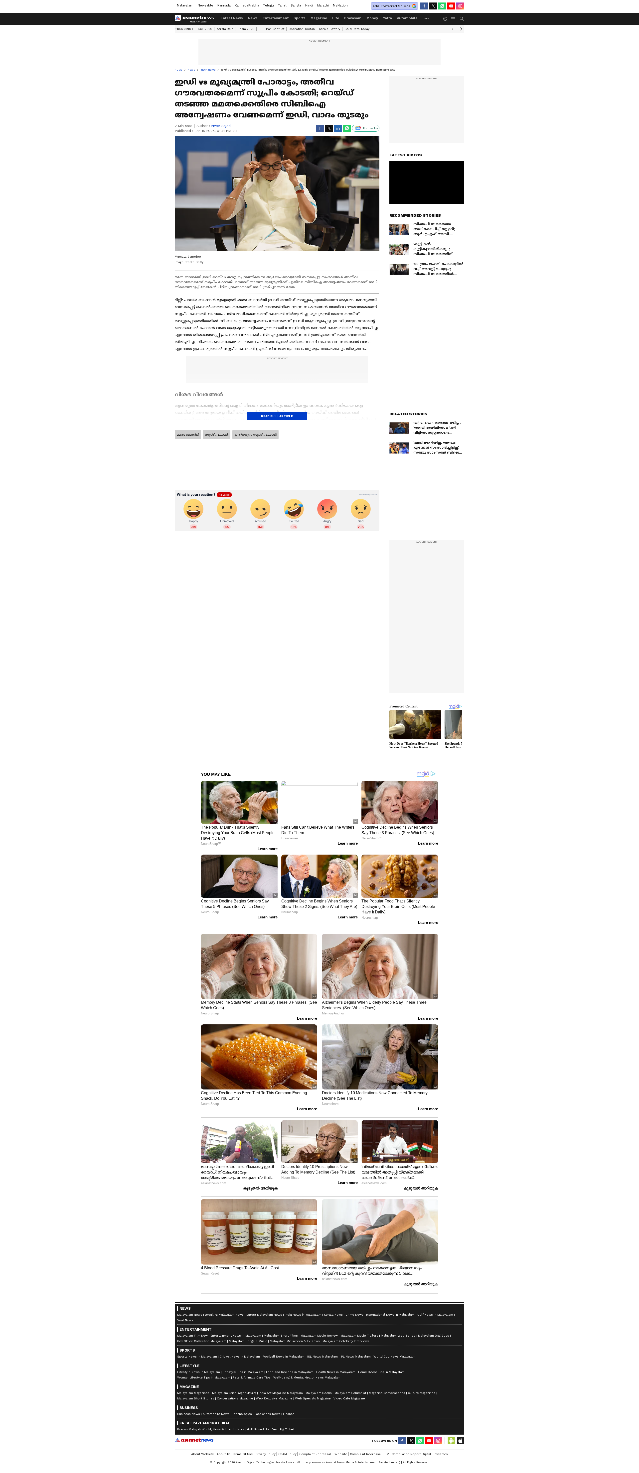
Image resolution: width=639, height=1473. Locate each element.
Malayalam (185, 5)
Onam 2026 (245, 29)
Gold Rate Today (356, 29)
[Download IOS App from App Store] (460, 1440)
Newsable (205, 5)
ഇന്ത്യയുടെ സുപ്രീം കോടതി (255, 434)
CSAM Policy (287, 1454)
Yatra (387, 18)
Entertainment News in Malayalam (235, 1335)
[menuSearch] (462, 19)
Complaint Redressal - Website (323, 1454)
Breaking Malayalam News (224, 1314)
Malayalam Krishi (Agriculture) (234, 1393)
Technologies (242, 1414)
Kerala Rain (224, 29)
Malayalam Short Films (281, 1335)
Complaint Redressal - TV (369, 1454)
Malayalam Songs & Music (248, 1341)
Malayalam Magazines (193, 1393)
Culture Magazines (421, 1393)
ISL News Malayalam (322, 1356)
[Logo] (196, 18)
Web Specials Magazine (313, 1398)
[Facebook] (424, 5)
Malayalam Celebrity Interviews (345, 1341)
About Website (202, 1454)
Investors (441, 1454)
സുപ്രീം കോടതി (216, 434)
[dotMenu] (427, 18)
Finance (289, 1414)
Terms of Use (242, 1454)
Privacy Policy (266, 1454)
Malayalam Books (319, 1393)
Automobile (407, 18)
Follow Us (370, 128)
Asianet (194, 1440)
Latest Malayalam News (264, 1314)
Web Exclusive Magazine (274, 1398)
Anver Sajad (221, 126)
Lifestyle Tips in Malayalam (243, 1372)
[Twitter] (433, 5)
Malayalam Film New (192, 1335)
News (253, 18)
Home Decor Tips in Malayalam (381, 1372)
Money (372, 18)
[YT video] (451, 5)
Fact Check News (267, 1414)
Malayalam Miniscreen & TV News (295, 1341)
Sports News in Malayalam (197, 1356)
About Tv (223, 1454)
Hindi (309, 5)
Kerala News (333, 1314)
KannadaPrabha (247, 5)
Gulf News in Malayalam (435, 1314)
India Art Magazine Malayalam (281, 1393)
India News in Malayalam (303, 1314)
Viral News (185, 1320)
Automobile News (216, 1414)
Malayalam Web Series (398, 1335)
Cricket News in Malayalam (240, 1356)
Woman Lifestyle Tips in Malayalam (203, 1377)
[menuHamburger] (453, 19)
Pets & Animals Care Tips (252, 1377)
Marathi (323, 5)
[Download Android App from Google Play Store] (451, 1440)
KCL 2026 (205, 29)
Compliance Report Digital (411, 1454)
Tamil (282, 5)
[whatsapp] (442, 5)
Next (460, 29)
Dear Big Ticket (283, 1429)
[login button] (446, 18)
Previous (453, 29)
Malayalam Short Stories (195, 1398)
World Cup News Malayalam (394, 1356)
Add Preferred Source (391, 6)
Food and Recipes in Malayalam (290, 1372)
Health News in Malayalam (335, 1372)
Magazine (319, 18)
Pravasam (352, 18)
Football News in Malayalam (284, 1356)
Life (335, 18)
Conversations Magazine (235, 1398)
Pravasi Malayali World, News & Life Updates (210, 1429)
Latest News (232, 18)
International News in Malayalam (390, 1314)
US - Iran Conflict (271, 29)
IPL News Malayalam (355, 1356)
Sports (300, 18)
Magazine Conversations (387, 1393)
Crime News (354, 1314)
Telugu (268, 5)
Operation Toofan (302, 29)
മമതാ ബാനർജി (188, 434)
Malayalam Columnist (350, 1393)
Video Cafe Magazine (349, 1398)
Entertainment (276, 18)
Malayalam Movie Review (319, 1335)
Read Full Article (277, 416)
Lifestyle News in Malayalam (198, 1372)
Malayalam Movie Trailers (359, 1335)
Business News (188, 1414)
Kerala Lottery (329, 29)
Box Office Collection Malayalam (201, 1341)
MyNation (340, 5)
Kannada (224, 5)
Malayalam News (189, 1314)
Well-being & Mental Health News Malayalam (306, 1377)
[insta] (460, 5)
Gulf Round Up (258, 1429)
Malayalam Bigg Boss (433, 1335)
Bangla (296, 5)
